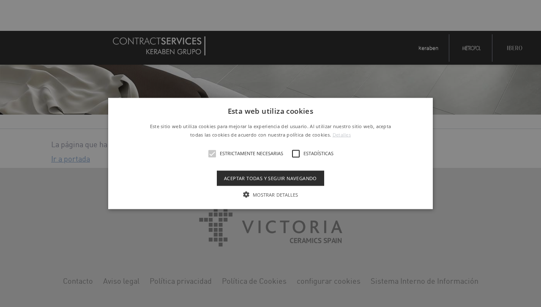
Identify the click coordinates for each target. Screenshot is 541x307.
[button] (270, 153)
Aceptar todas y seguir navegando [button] (270, 178)
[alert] (270, 153)
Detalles (342, 134)
